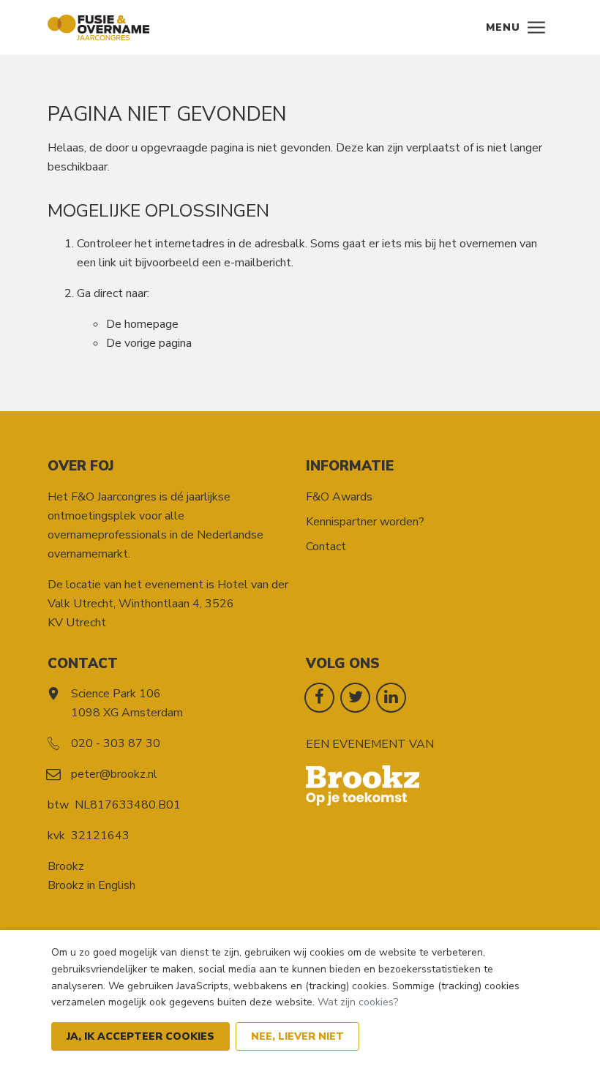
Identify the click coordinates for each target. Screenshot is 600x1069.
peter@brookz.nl (114, 774)
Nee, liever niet (297, 1036)
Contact (326, 547)
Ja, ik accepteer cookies (140, 1036)
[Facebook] (319, 697)
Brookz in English (91, 885)
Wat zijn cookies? (358, 1002)
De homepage (142, 324)
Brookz (66, 866)
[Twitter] (355, 697)
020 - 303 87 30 (115, 743)
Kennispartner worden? (365, 522)
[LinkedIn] (391, 697)
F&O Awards (339, 497)
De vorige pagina (149, 343)
